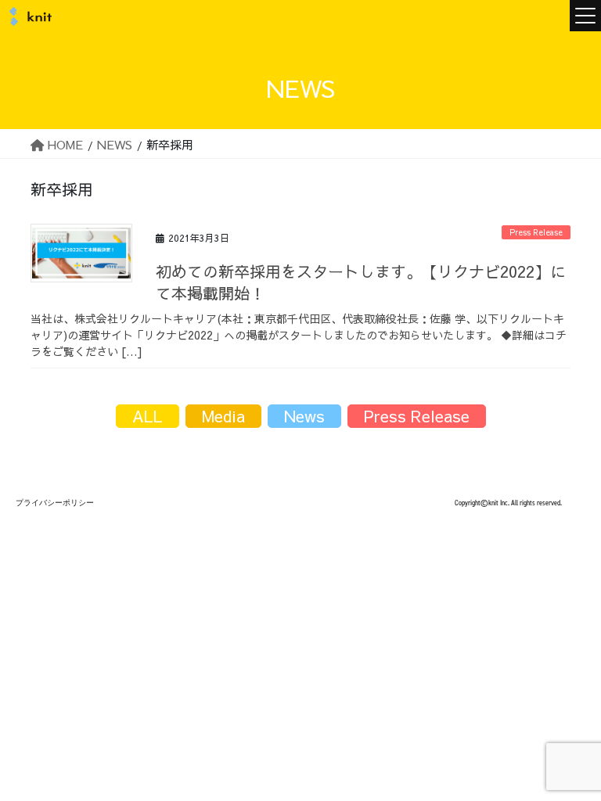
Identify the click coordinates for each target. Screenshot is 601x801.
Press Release (536, 232)
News (304, 415)
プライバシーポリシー (55, 502)
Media (223, 415)
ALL (147, 415)
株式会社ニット (28, 16)
